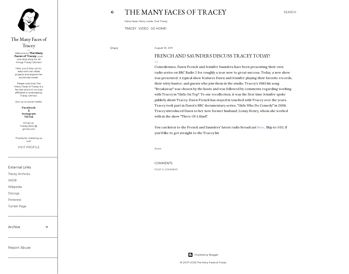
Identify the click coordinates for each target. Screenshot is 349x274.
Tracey (130, 28)
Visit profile (29, 147)
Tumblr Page (17, 206)
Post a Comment (166, 169)
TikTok (28, 116)
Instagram (29, 113)
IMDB (12, 180)
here (260, 127)
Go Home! (158, 28)
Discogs (13, 193)
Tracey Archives (19, 174)
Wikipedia (15, 187)
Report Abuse (19, 248)
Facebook (29, 107)
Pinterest (14, 200)
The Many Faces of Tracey (175, 12)
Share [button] (114, 48)
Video (143, 28)
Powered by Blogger (206, 254)
